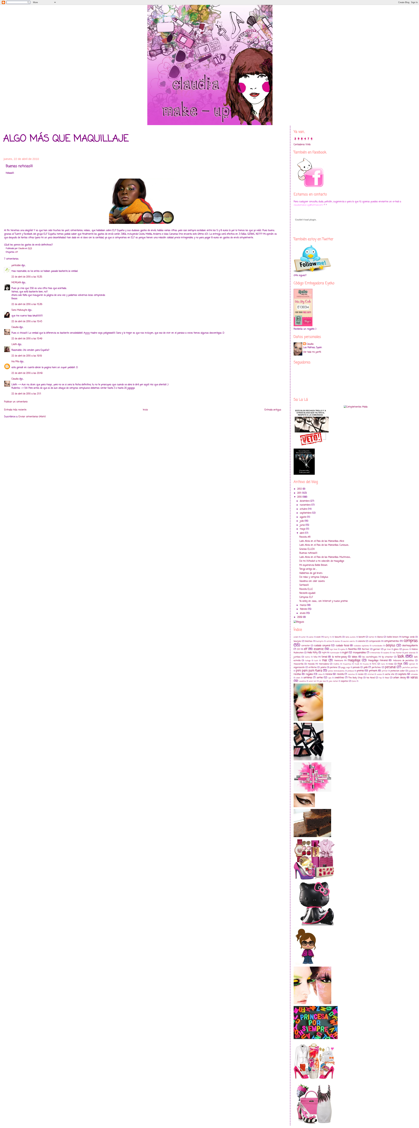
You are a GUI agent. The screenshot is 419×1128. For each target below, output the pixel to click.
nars (383, 664)
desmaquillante (410, 645)
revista (340, 674)
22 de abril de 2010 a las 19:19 (26, 356)
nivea (390, 664)
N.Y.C (374, 664)
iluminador (334, 652)
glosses (406, 649)
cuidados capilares (361, 645)
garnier (376, 649)
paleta (323, 667)
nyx (400, 664)
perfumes (376, 667)
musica (366, 664)
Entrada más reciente (15, 410)
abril (302, 533)
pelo (366, 667)
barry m (327, 637)
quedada (412, 670)
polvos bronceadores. (336, 670)
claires (337, 641)
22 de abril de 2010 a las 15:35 (26, 277)
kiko (315, 657)
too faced (370, 677)
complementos (391, 641)
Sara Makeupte (19, 310)
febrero (304, 609)
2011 (299, 493)
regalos (309, 674)
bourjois (297, 641)
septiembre (306, 513)
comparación (375, 641)
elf (16, 252)
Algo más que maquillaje (66, 139)
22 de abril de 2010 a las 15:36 (26, 304)
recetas (297, 674)
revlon (361, 674)
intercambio (375, 652)
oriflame (313, 667)
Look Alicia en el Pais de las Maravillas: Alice (321, 541)
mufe (357, 664)
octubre (304, 509)
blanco (380, 637)
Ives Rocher (397, 652)
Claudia (14, 327)
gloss (396, 649)
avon (318, 637)
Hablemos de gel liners (310, 573)
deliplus (390, 645)
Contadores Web (302, 144)
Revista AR (304, 537)
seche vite (389, 674)
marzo (303, 605)
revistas (351, 674)
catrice (329, 641)
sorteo (320, 677)
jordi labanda (410, 652)
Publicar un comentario (15, 402)
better (371, 637)
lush (316, 660)
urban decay (399, 677)
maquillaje (354, 660)
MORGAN (16, 282)
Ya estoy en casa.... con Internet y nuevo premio (323, 601)
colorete (361, 641)
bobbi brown (392, 637)
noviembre (305, 505)
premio (360, 671)
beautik (338, 637)
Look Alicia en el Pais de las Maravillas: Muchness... (325, 557)
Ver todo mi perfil (312, 352)
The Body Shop (355, 677)
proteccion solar (398, 670)
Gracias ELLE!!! (307, 549)
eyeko (342, 649)
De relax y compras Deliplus (313, 577)
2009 (300, 617)
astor (303, 637)
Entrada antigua (272, 410)
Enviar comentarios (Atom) (32, 416)
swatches (339, 677)
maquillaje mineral (378, 660)
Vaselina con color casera (312, 581)
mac (324, 660)
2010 (299, 497)
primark (373, 671)
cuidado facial (342, 645)
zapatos (344, 681)
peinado (356, 667)
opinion (412, 664)
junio (303, 525)
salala (379, 674)
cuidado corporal (322, 645)
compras (411, 641)
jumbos (297, 657)
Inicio (145, 410)
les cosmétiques (370, 657)
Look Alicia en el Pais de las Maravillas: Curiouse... (324, 545)
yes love (322, 681)
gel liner (387, 649)
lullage (307, 660)
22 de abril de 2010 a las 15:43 (26, 321)
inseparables (359, 652)
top (380, 677)
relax (320, 674)
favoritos (352, 649)
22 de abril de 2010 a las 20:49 (27, 373)
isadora (386, 652)
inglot (345, 652)
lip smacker (387, 657)
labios (354, 657)
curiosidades (377, 645)
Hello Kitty (312, 652)
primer (385, 670)
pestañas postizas (410, 667)
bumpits (319, 641)
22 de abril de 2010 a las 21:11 (26, 394)
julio (302, 521)
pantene (333, 667)
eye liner (333, 649)
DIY (298, 649)
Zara (354, 681)
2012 (300, 489)
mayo (303, 529)
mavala (311, 664)
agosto (303, 517)
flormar (365, 649)
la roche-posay (339, 657)
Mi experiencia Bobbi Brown (313, 565)
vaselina (302, 681)
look (401, 656)
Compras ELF (306, 597)
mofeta (336, 664)
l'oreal (324, 657)
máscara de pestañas (403, 660)
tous (387, 677)
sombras (307, 677)
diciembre (305, 501)
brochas (308, 641)
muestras (347, 664)
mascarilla (298, 664)
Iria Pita (15, 361)
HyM (324, 652)
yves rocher (333, 681)
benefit (362, 637)
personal (390, 667)
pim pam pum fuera (309, 671)
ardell (296, 637)
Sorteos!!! (304, 585)
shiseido (414, 674)
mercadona (324, 664)
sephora (402, 674)
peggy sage (345, 667)
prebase (350, 670)
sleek (298, 677)
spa (329, 677)
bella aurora (350, 637)
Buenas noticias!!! (308, 553)
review (328, 674)
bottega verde (408, 637)
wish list (312, 681)
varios (414, 678)
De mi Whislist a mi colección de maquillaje (321, 561)
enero (303, 613)
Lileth (14, 344)
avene (311, 637)
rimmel (371, 674)
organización (299, 667)
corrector (305, 645)
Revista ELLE (306, 589)
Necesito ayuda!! (307, 593)
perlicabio (16, 265)
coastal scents (349, 641)
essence (319, 649)
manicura (338, 660)
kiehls (307, 657)
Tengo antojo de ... (308, 569)
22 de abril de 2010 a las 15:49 (26, 338)
